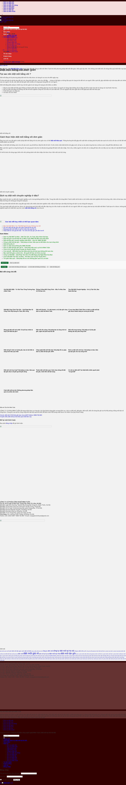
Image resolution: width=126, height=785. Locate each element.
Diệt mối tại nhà (11, 749)
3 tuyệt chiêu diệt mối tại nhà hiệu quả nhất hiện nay (16, 416)
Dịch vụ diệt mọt (8, 3)
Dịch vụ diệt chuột (9, 11)
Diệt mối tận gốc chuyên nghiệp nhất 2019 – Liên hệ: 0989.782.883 (24, 240)
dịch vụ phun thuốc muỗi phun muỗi (118, 653)
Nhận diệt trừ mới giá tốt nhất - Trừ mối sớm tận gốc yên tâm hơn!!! (23, 230)
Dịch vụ (5, 34)
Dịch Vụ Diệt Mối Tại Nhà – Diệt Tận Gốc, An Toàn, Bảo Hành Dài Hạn (25, 237)
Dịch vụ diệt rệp (8, 10)
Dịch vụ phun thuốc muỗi (105, 653)
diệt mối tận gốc (68, 653)
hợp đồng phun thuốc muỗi (19, 655)
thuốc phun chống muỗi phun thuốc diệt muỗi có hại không (112, 657)
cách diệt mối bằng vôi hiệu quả (17, 267)
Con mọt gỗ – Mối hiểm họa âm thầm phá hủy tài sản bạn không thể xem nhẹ (28, 251)
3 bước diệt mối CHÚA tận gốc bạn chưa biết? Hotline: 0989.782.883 (21, 415)
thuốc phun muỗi (43, 658)
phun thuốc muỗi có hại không (30, 657)
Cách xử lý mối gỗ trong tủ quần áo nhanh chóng (19, 249)
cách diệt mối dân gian (15, 651)
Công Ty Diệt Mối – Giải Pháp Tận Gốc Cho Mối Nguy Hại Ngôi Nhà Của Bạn (28, 255)
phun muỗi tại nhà (46, 655)
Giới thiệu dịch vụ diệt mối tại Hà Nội (15, 29)
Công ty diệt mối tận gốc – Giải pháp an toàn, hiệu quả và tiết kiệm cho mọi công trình (31, 242)
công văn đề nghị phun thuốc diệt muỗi (95, 651)
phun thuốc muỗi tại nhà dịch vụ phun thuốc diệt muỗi (78, 657)
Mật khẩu (3, 776)
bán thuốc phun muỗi (4, 651)
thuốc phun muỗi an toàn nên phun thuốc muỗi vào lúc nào (59, 658)
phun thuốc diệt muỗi (91, 655)
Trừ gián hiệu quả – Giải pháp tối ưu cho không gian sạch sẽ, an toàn (25, 258)
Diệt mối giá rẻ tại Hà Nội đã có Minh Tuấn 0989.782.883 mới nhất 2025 (26, 238)
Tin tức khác (7, 762)
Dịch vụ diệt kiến (8, 8)
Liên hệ (5, 765)
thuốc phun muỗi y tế (98, 658)
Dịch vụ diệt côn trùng (10, 5)
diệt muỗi (7, 653)
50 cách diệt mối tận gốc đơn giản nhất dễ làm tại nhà (19, 227)
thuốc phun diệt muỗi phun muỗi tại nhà (8, 658)
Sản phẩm (6, 31)
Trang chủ (6, 27)
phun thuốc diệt (83, 655)
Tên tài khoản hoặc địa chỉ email (10, 773)
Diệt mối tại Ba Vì (8, 244)
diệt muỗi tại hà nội (14, 653)
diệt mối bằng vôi (54, 267)
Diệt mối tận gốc (12, 748)
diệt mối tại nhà (54, 654)
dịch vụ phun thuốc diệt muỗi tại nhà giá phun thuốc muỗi (88, 653)
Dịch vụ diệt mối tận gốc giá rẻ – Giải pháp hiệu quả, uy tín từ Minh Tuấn (26, 247)
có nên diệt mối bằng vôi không (36, 267)
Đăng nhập (16, 779)
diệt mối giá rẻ (31, 653)
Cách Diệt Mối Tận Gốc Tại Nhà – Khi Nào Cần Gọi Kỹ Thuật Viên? (24, 256)
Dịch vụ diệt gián (8, 6)
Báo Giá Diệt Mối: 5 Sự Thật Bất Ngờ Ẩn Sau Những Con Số (22, 226)
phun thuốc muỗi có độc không (43, 657)
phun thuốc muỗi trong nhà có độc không (58, 657)
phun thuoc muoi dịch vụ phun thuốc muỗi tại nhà (70, 655)
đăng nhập (9, 423)
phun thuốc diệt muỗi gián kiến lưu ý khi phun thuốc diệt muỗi (108, 655)
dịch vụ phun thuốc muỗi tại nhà (6, 655)
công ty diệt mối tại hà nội (63, 651)
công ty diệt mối (48, 651)
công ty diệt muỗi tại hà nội (36, 651)
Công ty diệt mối (12, 751)
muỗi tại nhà (39, 655)
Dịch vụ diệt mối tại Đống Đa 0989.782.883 (17, 246)
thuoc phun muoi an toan (94, 657)
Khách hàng (7, 763)
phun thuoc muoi (54, 655)
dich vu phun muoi (107, 651)
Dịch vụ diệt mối (8, 2)
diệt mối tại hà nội (44, 653)
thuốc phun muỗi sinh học (88, 658)
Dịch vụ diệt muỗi (12, 746)
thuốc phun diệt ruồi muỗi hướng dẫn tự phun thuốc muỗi (28, 658)
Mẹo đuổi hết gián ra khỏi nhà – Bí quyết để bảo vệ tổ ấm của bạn (24, 253)
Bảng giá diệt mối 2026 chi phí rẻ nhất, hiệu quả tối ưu (19, 229)
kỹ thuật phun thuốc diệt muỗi (31, 655)
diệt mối (20, 654)
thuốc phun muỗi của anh (77, 658)
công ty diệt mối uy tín (80, 651)
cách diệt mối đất (26, 651)
